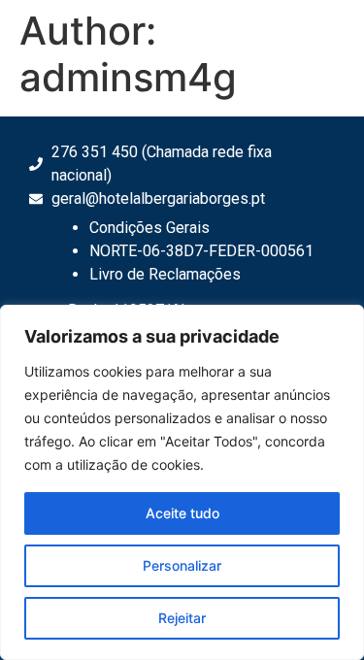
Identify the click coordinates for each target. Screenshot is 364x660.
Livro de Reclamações (165, 274)
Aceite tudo (182, 513)
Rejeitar (182, 618)
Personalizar (182, 565)
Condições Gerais (149, 227)
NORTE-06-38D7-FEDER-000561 (201, 251)
